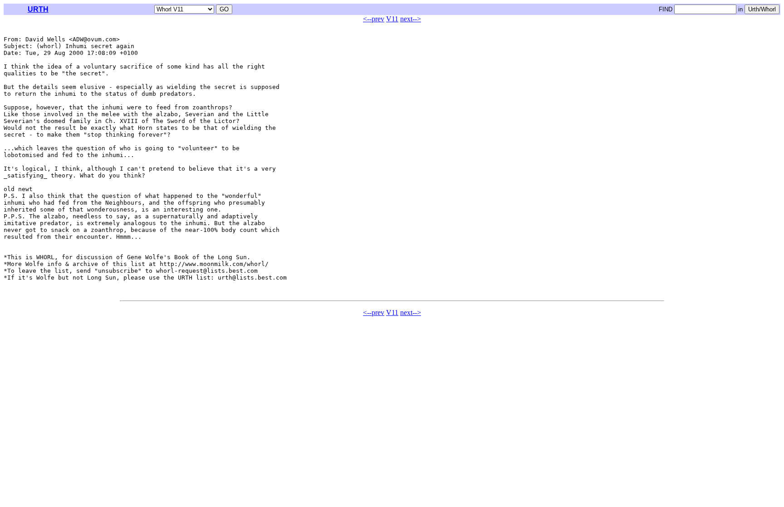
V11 (392, 19)
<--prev (373, 19)
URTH (38, 9)
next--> (410, 19)
